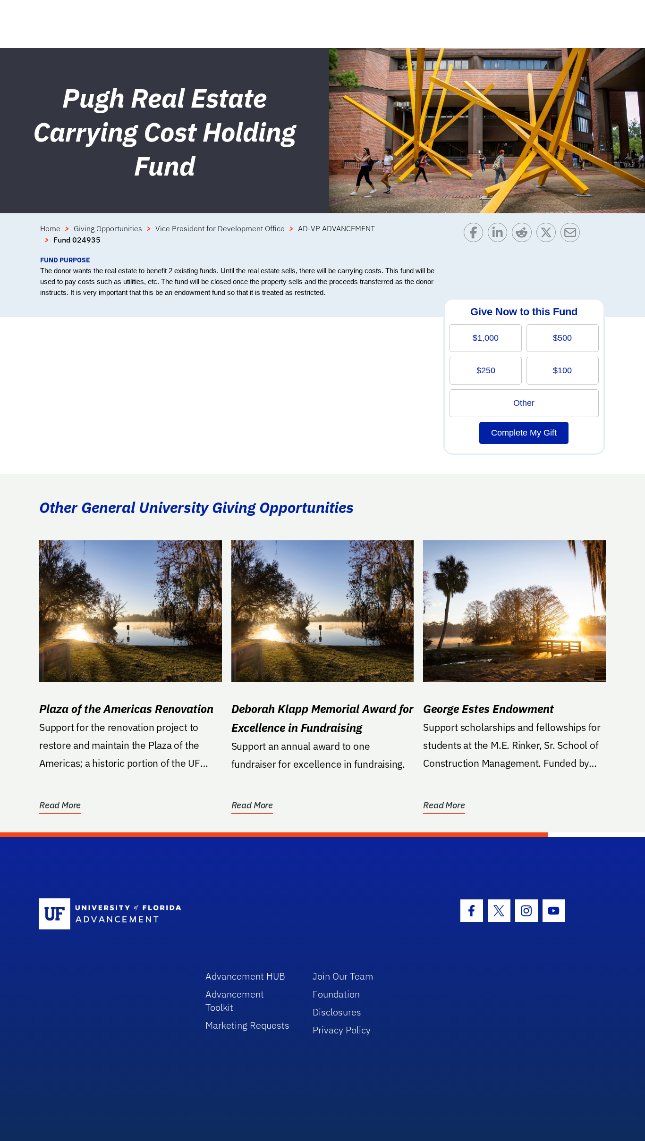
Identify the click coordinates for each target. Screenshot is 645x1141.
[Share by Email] (572, 239)
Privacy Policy (342, 1030)
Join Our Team (343, 976)
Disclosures (337, 1012)
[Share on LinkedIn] (500, 239)
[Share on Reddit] (524, 239)
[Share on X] (548, 239)
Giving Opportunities (108, 228)
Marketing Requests (247, 1025)
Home (50, 228)
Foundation (336, 994)
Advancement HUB (245, 976)
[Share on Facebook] (476, 239)
